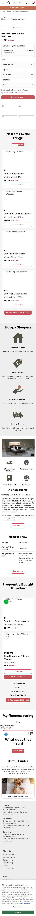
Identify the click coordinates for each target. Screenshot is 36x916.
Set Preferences (18, 907)
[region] (18, 898)
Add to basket (19, 97)
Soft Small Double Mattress (20, 11)
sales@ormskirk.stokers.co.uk (18, 839)
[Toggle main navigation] (3, 2)
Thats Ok (18, 912)
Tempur (9, 11)
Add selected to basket (19, 700)
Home (3, 11)
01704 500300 (11, 823)
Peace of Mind (9, 857)
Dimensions (19, 28)
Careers (6, 866)
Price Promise (8, 868)
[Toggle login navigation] (27, 2)
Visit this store (8, 814)
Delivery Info (8, 860)
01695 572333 (10, 836)
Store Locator (8, 855)
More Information (25, 903)
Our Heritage (8, 863)
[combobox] (18, 64)
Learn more (18, 751)
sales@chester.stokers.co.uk (18, 812)
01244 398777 (11, 810)
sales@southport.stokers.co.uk (19, 825)
